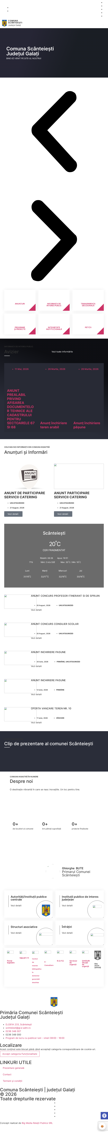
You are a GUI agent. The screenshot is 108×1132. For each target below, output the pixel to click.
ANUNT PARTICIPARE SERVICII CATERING (72, 495)
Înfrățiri (67, 927)
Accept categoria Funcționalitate (19, 1053)
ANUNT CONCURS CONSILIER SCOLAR (55, 623)
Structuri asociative (24, 927)
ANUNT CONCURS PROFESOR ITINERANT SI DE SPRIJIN (65, 595)
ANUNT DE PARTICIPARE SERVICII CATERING (24, 495)
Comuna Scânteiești (15, 21)
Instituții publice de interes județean (80, 898)
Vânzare (60, 718)
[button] (100, 23)
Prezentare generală (13, 1068)
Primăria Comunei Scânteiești (31, 1012)
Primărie (61, 662)
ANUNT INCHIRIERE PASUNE (48, 652)
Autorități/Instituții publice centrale (29, 898)
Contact (7, 1074)
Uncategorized (17, 503)
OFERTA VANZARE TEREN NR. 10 (51, 708)
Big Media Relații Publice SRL (37, 1123)
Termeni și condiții (12, 1080)
